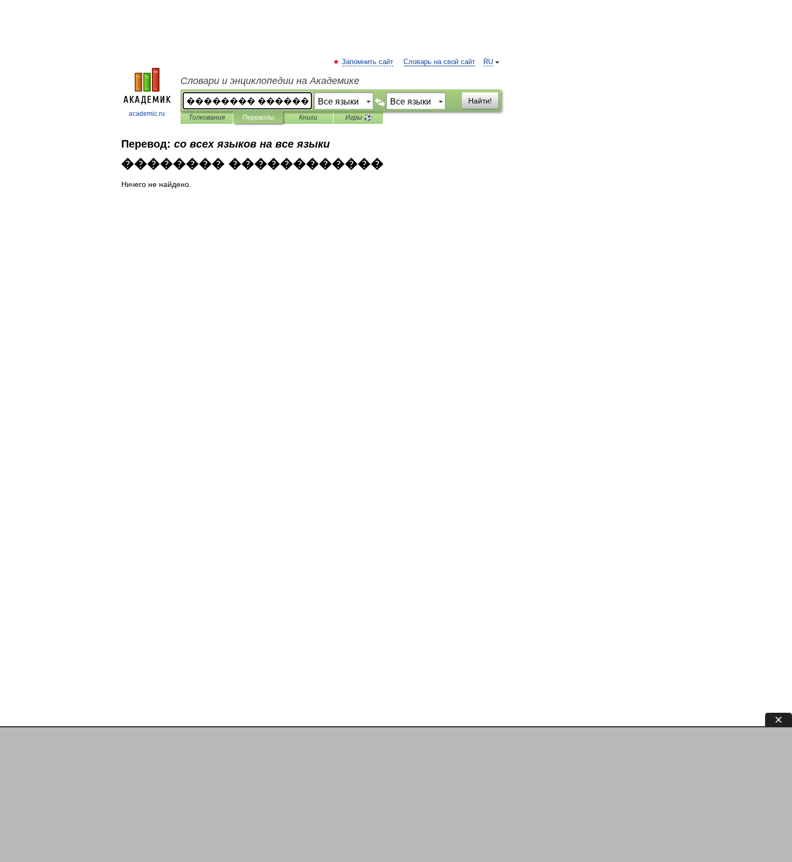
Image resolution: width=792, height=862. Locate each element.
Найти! (480, 100)
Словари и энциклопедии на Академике (269, 80)
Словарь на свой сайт (439, 62)
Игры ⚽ (358, 117)
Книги (308, 117)
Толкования (207, 117)
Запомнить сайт (368, 62)
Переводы (258, 117)
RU (488, 62)
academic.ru (147, 113)
